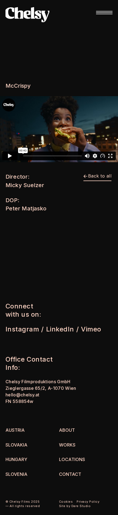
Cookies (66, 501)
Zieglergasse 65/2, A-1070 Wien (40, 388)
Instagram (22, 329)
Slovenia (16, 474)
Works (67, 445)
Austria (15, 430)
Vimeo (91, 329)
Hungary (16, 459)
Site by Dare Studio (75, 506)
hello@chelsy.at (22, 394)
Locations (72, 459)
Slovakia (16, 445)
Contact (70, 474)
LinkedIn (60, 329)
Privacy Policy (88, 501)
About (67, 430)
